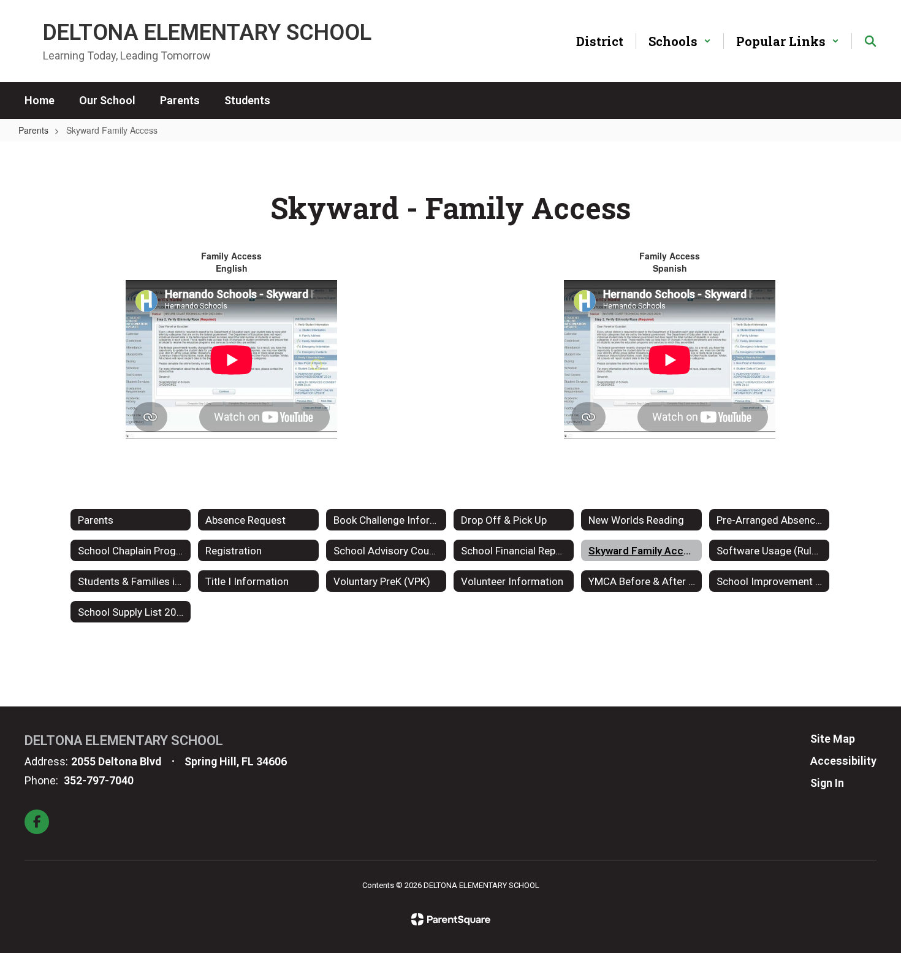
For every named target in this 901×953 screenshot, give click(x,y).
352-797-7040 (99, 780)
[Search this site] (870, 41)
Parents (33, 130)
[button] (679, 41)
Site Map (832, 738)
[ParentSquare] (450, 919)
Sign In (827, 782)
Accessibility (843, 760)
